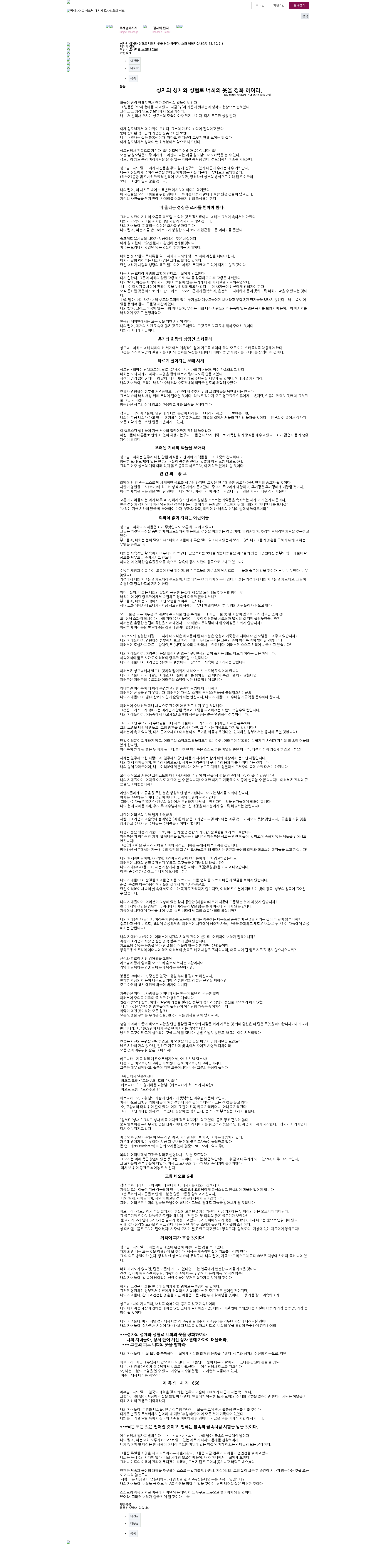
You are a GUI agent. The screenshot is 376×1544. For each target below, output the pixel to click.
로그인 (260, 5)
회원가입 (279, 5)
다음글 (134, 68)
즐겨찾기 (299, 5)
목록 (133, 78)
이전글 (134, 60)
